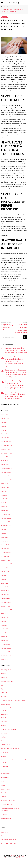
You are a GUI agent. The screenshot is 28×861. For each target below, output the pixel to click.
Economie (4, 722)
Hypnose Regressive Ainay (10, 748)
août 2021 (4, 614)
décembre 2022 (6, 552)
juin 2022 (4, 575)
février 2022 (5, 591)
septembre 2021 (6, 610)
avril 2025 (4, 461)
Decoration (4, 714)
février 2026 (5, 434)
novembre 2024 (6, 472)
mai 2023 (4, 533)
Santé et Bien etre (7, 789)
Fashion (4, 17)
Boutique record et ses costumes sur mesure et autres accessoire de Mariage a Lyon (14, 77)
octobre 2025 (5, 449)
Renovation (5, 777)
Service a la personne (8, 800)
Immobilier (4, 752)
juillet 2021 (5, 617)
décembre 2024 (6, 468)
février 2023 (5, 545)
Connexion (4, 832)
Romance (4, 781)
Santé (3, 785)
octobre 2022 (5, 560)
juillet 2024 (5, 487)
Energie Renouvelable (8, 729)
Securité (4, 793)
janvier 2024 (5, 510)
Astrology (4, 677)
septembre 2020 (6, 656)
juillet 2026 (5, 418)
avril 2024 (4, 499)
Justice (3, 756)
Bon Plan (4, 693)
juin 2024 (4, 491)
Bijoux (3, 689)
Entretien (4, 733)
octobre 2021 (5, 606)
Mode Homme (5, 774)
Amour (3, 673)
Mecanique (4, 766)
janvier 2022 (5, 594)
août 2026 (4, 415)
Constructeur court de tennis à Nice (13, 700)
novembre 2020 (6, 648)
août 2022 (4, 568)
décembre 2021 (6, 598)
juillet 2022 (5, 571)
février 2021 (5, 636)
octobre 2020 (5, 652)
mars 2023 (4, 541)
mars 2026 (4, 430)
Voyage (3, 822)
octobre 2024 (5, 476)
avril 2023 (4, 537)
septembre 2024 (6, 480)
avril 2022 (4, 583)
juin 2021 (4, 621)
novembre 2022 (6, 556)
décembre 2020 (6, 644)
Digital (3, 718)
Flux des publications (8, 836)
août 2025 (4, 457)
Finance (3, 741)
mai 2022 (4, 579)
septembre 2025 (6, 453)
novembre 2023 (6, 518)
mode (3, 770)
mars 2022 (4, 587)
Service (3, 797)
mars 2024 (4, 503)
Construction (5, 704)
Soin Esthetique (6, 804)
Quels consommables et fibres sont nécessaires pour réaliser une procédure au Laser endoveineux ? (16, 350)
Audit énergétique (7, 681)
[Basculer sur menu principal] (2, 2)
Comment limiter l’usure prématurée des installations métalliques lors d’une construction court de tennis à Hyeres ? (14, 361)
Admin (4, 34)
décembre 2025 (6, 441)
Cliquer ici (4, 305)
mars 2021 (4, 633)
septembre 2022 (6, 564)
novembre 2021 (6, 602)
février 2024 (5, 506)
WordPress (19, 858)
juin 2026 (4, 422)
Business (4, 696)
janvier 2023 (5, 549)
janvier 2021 (5, 640)
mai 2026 (4, 426)
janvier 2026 (5, 438)
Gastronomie (5, 745)
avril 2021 (4, 629)
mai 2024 (4, 495)
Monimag (14, 2)
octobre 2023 (5, 522)
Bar (2, 685)
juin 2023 (4, 529)
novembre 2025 (6, 445)
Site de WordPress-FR (8, 843)
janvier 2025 (5, 464)
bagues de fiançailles (16, 258)
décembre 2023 (6, 514)
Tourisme (4, 814)
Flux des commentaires (8, 840)
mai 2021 (4, 625)
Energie (3, 725)
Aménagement (6, 670)
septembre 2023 (6, 526)
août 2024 (4, 483)
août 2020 (4, 659)
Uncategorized (6, 818)
